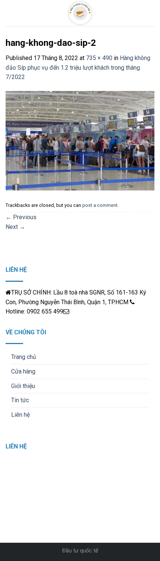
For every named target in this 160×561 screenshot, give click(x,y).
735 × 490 (99, 58)
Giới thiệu (23, 386)
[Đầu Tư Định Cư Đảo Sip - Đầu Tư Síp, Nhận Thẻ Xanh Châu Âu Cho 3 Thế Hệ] (80, 13)
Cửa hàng (23, 371)
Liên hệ (20, 414)
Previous (21, 217)
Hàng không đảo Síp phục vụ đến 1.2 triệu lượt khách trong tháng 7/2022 (78, 67)
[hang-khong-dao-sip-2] (80, 140)
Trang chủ (23, 356)
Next (15, 226)
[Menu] (10, 13)
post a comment (100, 205)
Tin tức (20, 400)
